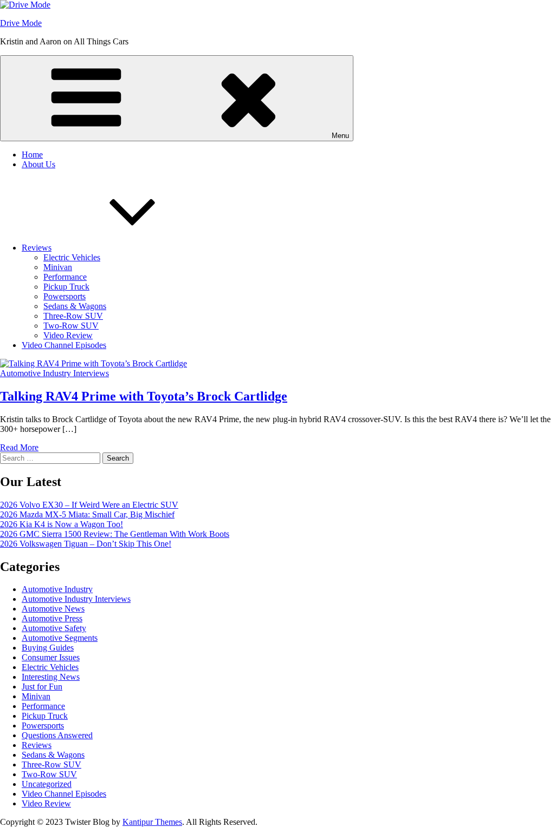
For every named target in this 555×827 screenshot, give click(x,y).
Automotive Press (52, 618)
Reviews (36, 247)
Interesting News (51, 676)
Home (32, 154)
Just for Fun (42, 686)
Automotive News (53, 608)
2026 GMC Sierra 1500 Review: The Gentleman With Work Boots (114, 534)
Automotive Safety (54, 628)
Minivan (57, 267)
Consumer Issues (51, 657)
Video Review (68, 335)
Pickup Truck (66, 286)
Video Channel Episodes (64, 345)
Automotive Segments (60, 637)
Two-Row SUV (71, 325)
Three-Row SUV (73, 315)
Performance (65, 276)
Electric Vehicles (71, 257)
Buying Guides (48, 647)
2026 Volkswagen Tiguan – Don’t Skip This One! (85, 543)
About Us (38, 164)
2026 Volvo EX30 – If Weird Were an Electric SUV (89, 504)
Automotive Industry (57, 589)
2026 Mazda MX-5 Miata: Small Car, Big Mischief (87, 514)
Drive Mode (21, 23)
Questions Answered (57, 735)
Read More (19, 447)
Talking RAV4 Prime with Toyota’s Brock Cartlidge (143, 396)
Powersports (64, 296)
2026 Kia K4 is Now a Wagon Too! (61, 524)
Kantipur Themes (152, 821)
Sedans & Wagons (74, 306)
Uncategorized (47, 784)
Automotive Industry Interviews (54, 373)
